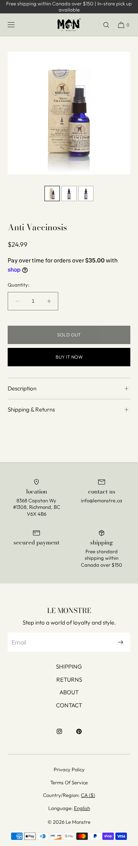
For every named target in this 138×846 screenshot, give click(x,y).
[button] (103, 24)
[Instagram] (59, 735)
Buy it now (69, 357)
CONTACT (69, 705)
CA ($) (88, 795)
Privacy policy (69, 769)
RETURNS (69, 679)
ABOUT (69, 692)
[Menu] (17, 24)
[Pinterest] (79, 735)
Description (22, 388)
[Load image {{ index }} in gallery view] (52, 193)
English (82, 808)
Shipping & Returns (31, 409)
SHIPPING (69, 666)
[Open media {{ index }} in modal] (69, 113)
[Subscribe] (120, 642)
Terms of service (69, 782)
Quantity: (19, 285)
